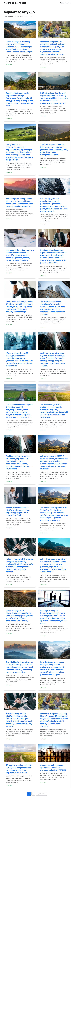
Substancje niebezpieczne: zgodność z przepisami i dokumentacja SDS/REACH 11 (53, 767)
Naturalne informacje (15, 3)
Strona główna (65, 3)
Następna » (41, 794)
